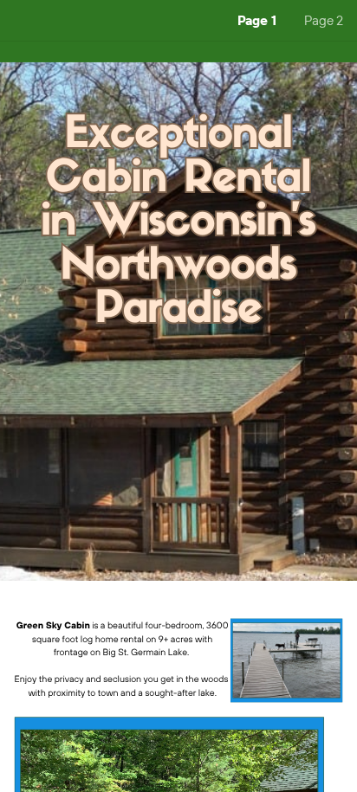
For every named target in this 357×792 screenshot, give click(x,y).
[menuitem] (256, 21)
